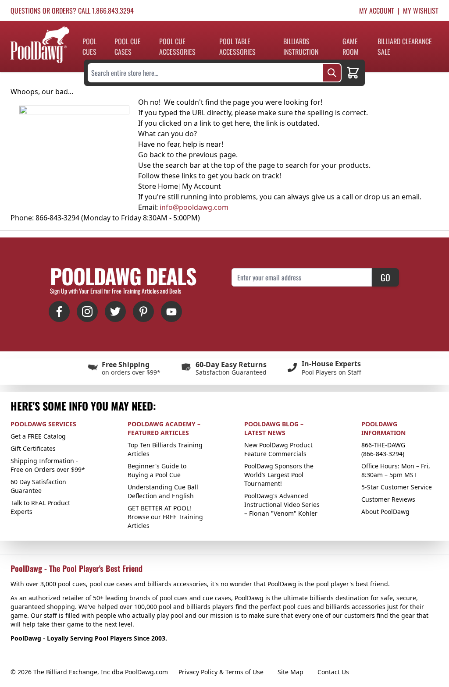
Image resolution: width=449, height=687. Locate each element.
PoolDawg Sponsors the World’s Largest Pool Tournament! (279, 475)
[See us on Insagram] (87, 311)
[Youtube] (171, 311)
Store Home (158, 186)
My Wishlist (420, 10)
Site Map (290, 672)
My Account (376, 10)
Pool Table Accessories (237, 46)
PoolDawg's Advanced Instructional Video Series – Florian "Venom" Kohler (282, 504)
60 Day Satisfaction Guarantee (38, 486)
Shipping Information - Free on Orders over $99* (48, 465)
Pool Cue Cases (127, 46)
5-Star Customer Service (396, 487)
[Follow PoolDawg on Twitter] (115, 311)
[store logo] (40, 44)
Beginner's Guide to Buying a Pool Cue (157, 470)
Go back (151, 154)
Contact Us (333, 672)
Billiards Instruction (300, 46)
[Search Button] (332, 72)
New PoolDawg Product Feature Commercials (278, 449)
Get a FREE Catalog (38, 436)
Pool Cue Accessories (177, 46)
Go (385, 277)
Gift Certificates (33, 448)
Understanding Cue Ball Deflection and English (163, 491)
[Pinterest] (143, 311)
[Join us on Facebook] (59, 311)
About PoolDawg (385, 511)
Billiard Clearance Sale (405, 46)
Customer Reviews (388, 499)
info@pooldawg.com (194, 207)
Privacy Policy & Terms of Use (221, 672)
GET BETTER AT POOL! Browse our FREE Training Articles (165, 517)
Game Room (350, 46)
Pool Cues (89, 46)
